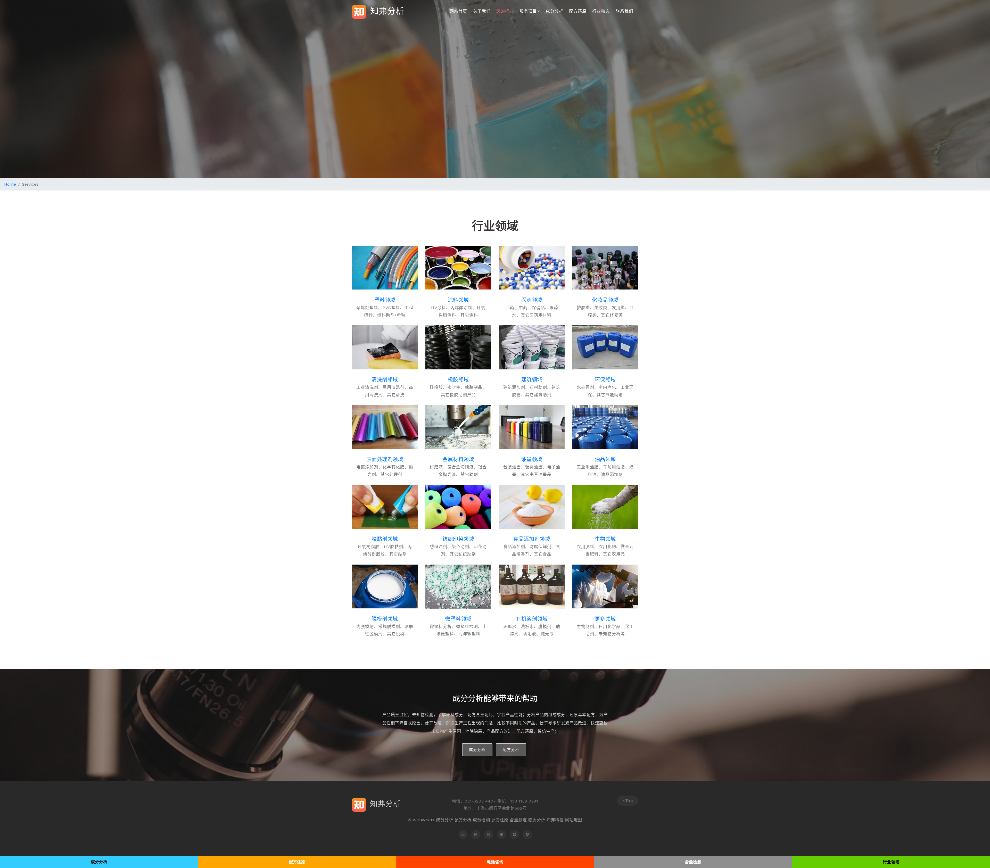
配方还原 (578, 11)
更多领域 (605, 619)
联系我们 (624, 11)
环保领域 (605, 380)
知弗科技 (555, 819)
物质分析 (536, 819)
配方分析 (511, 749)
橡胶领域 (458, 380)
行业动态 (601, 11)
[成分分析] (462, 834)
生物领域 (605, 539)
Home (10, 184)
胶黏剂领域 (385, 539)
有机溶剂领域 (532, 619)
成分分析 (554, 11)
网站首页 (458, 11)
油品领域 (605, 459)
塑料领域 (384, 300)
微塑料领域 (458, 619)
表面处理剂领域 (384, 459)
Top (629, 800)
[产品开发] (527, 834)
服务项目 (528, 11)
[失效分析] (488, 834)
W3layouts (424, 819)
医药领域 (531, 300)
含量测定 (518, 819)
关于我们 (482, 11)
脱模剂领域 (385, 619)
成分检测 (481, 819)
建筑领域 (531, 380)
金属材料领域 (458, 459)
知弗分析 (385, 11)
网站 (569, 819)
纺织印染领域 (458, 539)
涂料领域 (458, 300)
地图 (578, 819)
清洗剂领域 (385, 380)
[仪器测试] (514, 834)
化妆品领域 (605, 300)
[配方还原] (475, 834)
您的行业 (505, 11)
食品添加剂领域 (531, 539)
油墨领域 (531, 459)
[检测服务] (501, 834)
